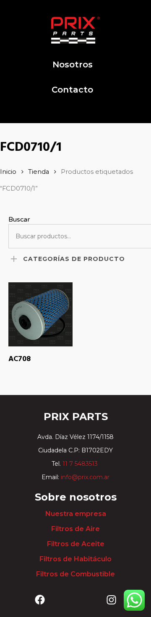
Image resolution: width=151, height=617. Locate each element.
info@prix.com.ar (85, 477)
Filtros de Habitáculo (75, 559)
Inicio (8, 172)
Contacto (72, 90)
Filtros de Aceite (75, 544)
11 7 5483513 (80, 463)
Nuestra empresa (75, 514)
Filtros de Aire (75, 529)
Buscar (19, 219)
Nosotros (72, 64)
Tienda (38, 172)
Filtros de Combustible (75, 574)
